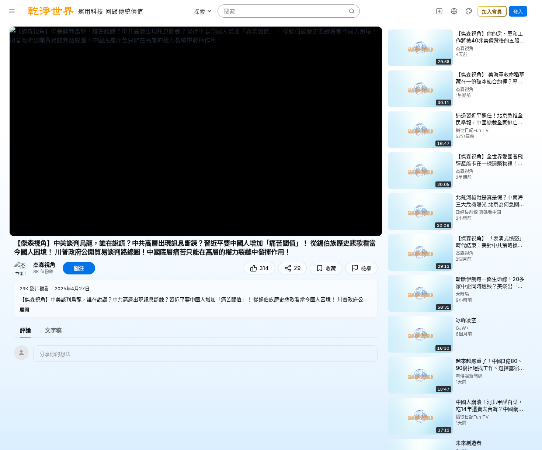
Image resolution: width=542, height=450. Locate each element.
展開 (24, 309)
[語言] (454, 11)
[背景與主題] (469, 11)
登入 (518, 11)
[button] (196, 299)
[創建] (439, 11)
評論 (25, 330)
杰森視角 (44, 265)
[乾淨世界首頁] (51, 11)
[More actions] (531, 33)
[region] (196, 131)
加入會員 (492, 11)
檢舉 (366, 268)
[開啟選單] (11, 11)
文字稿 (53, 330)
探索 (199, 11)
